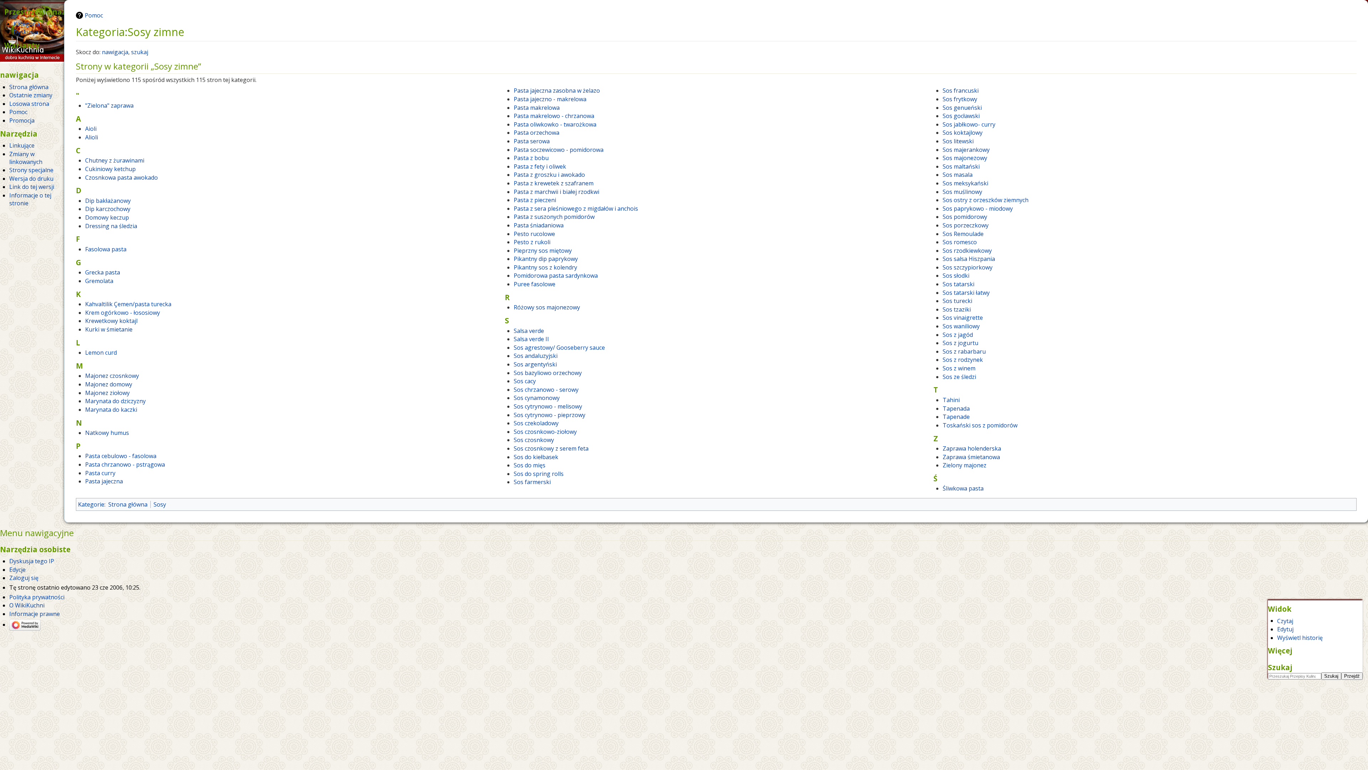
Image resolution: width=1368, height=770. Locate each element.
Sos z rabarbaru (964, 351)
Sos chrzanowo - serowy (546, 390)
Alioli (91, 137)
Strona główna (127, 504)
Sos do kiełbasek (536, 457)
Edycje (17, 570)
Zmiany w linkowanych (25, 158)
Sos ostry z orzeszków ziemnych (985, 200)
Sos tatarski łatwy (966, 293)
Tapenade (956, 417)
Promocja (22, 120)
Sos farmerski (532, 482)
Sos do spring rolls (539, 474)
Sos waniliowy (961, 326)
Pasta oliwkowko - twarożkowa (555, 124)
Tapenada (956, 408)
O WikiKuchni (27, 605)
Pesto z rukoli (532, 242)
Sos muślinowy (962, 192)
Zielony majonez (964, 465)
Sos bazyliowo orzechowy (548, 373)
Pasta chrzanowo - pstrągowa (125, 464)
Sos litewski (958, 141)
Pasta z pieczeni (535, 200)
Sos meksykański (965, 183)
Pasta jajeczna (104, 481)
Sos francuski (961, 90)
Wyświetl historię (1300, 638)
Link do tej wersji (31, 187)
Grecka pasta (102, 272)
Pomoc (94, 15)
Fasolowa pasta (105, 249)
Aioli (91, 129)
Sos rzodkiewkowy (967, 251)
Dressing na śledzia (111, 226)
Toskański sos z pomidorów (980, 425)
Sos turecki (957, 301)
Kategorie (91, 504)
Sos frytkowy (960, 99)
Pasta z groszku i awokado (549, 175)
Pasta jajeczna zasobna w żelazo (557, 90)
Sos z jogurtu (960, 343)
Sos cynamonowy (537, 398)
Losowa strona (29, 104)
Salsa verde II (531, 339)
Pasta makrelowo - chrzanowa (554, 116)
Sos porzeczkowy (966, 225)
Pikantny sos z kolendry (545, 267)
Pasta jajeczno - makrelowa (550, 99)
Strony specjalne (31, 170)
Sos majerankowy (966, 150)
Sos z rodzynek (963, 360)
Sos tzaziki (957, 309)
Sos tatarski (958, 284)
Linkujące (22, 145)
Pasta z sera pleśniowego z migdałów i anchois (576, 208)
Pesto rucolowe (534, 234)
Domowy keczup (107, 217)
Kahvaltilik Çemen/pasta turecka (128, 304)
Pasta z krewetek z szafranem (554, 183)
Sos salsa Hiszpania (969, 259)
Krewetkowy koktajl (111, 321)
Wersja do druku (31, 179)
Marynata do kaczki (111, 410)
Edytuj (1285, 629)
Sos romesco (960, 242)
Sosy (160, 504)
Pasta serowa (532, 141)
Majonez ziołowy (107, 393)
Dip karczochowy (107, 209)
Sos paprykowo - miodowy (978, 208)
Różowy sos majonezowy (547, 307)
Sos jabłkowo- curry (969, 124)
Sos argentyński (535, 364)
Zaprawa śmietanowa (971, 457)
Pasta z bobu (531, 158)
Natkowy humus (107, 433)
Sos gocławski (961, 116)
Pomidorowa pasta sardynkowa (556, 275)
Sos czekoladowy (536, 423)
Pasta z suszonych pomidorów (554, 217)
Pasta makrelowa (537, 108)
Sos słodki (956, 275)
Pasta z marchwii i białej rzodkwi (556, 192)
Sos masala (958, 175)
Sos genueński (962, 108)
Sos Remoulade (963, 234)
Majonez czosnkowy (112, 376)
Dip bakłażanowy (108, 201)
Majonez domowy (108, 384)
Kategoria (27, 24)
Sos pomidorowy (965, 217)
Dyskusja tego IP (31, 561)
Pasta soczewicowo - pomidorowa (558, 150)
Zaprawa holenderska (972, 448)
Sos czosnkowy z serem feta (551, 448)
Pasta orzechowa (536, 133)
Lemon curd (101, 352)
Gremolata (99, 281)
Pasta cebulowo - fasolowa (120, 456)
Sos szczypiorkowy (968, 267)
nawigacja (115, 52)
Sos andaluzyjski (536, 356)
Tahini (951, 400)
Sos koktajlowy (963, 133)
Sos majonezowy (965, 158)
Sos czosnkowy (534, 440)
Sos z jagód (958, 335)
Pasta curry (100, 473)
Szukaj (1280, 667)
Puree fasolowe (534, 284)
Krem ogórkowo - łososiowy (122, 313)
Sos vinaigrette (963, 318)
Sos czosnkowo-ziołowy (545, 432)
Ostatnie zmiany (30, 95)
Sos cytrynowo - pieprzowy (549, 415)
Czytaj (1285, 621)
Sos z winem (959, 368)
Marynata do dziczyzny (115, 401)
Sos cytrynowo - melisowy (548, 406)
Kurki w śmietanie (109, 329)
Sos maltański (961, 166)
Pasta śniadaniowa (539, 225)
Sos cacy (525, 381)
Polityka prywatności (36, 597)
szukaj (139, 52)
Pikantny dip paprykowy (546, 259)
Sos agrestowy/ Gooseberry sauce (559, 347)
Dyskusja (26, 32)
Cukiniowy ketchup (110, 169)
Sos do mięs (529, 465)
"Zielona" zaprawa (109, 105)
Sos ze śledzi (959, 377)
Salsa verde (529, 331)
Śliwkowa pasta (963, 488)
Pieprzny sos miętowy (543, 251)
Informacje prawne (34, 614)
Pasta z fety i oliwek (540, 166)
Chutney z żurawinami (114, 160)
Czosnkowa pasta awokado (121, 177)
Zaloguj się (23, 578)
